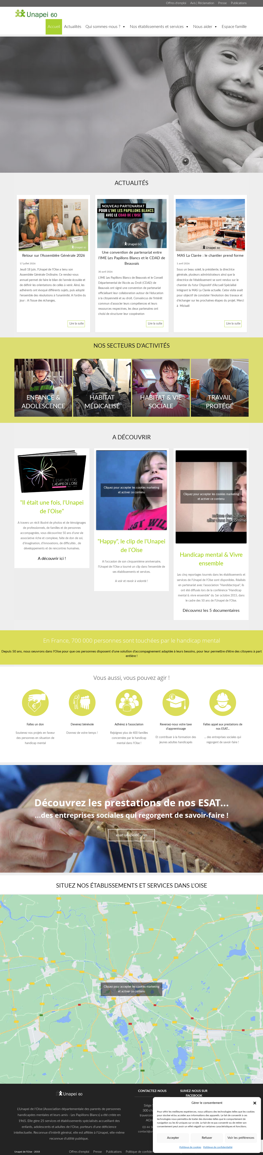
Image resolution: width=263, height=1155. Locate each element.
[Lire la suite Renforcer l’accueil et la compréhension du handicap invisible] (210, 225)
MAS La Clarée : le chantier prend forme (132, 256)
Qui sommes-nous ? (102, 27)
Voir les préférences (240, 1137)
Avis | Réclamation (202, 3)
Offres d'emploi (176, 3)
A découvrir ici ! (52, 559)
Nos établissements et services (157, 27)
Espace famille (234, 27)
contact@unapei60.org (152, 1131)
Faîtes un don (35, 724)
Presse (222, 3)
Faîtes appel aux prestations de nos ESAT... (222, 726)
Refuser (207, 1137)
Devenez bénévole (82, 724)
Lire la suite (76, 323)
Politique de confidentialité (217, 1147)
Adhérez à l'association (129, 724)
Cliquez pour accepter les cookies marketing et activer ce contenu (131, 490)
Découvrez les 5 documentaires (211, 611)
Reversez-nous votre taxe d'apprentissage (176, 726)
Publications (239, 3)
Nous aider (202, 27)
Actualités (72, 27)
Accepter (173, 1137)
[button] (255, 1103)
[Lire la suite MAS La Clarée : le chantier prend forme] (132, 225)
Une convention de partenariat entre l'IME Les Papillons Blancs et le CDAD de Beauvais (53, 258)
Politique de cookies (190, 1147)
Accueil (54, 27)
